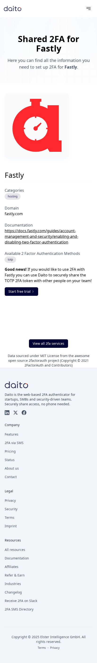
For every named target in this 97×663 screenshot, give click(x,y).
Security (11, 509)
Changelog (13, 592)
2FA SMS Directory (19, 609)
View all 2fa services (48, 343)
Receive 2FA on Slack (21, 600)
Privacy (10, 500)
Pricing (10, 451)
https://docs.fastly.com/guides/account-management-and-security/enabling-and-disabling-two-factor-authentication (41, 236)
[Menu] (88, 8)
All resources (15, 549)
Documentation (17, 558)
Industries (13, 583)
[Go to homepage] (12, 8)
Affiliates (11, 566)
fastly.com (14, 213)
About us (12, 468)
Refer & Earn (15, 575)
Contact (11, 477)
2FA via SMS (14, 443)
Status (10, 460)
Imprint (11, 526)
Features (11, 434)
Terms (9, 517)
